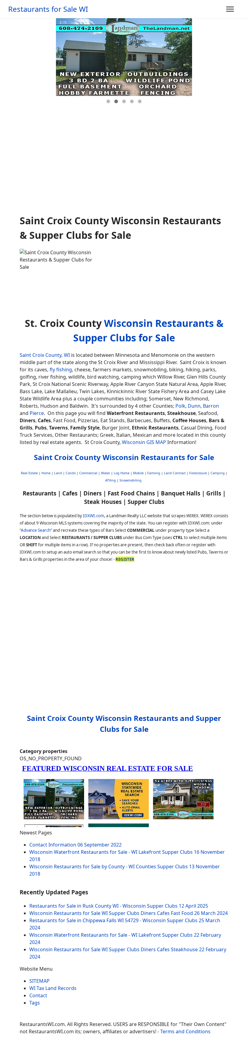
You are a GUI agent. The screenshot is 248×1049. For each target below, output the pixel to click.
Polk (180, 406)
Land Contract (175, 473)
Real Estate (29, 473)
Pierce (37, 413)
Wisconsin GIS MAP (144, 442)
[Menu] (230, 9)
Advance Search (36, 530)
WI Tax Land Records (53, 988)
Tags (34, 1002)
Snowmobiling (130, 480)
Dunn (194, 406)
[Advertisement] (124, 164)
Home (46, 473)
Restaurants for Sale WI (48, 9)
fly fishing (61, 369)
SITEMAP (39, 981)
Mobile (138, 473)
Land (58, 473)
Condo (70, 473)
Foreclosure (198, 473)
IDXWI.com (93, 515)
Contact (38, 995)
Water (105, 473)
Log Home (121, 473)
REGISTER (125, 559)
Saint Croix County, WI (45, 355)
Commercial (88, 473)
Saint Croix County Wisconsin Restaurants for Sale (124, 457)
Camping (217, 473)
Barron (211, 406)
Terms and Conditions (185, 1031)
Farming (153, 473)
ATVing (110, 480)
